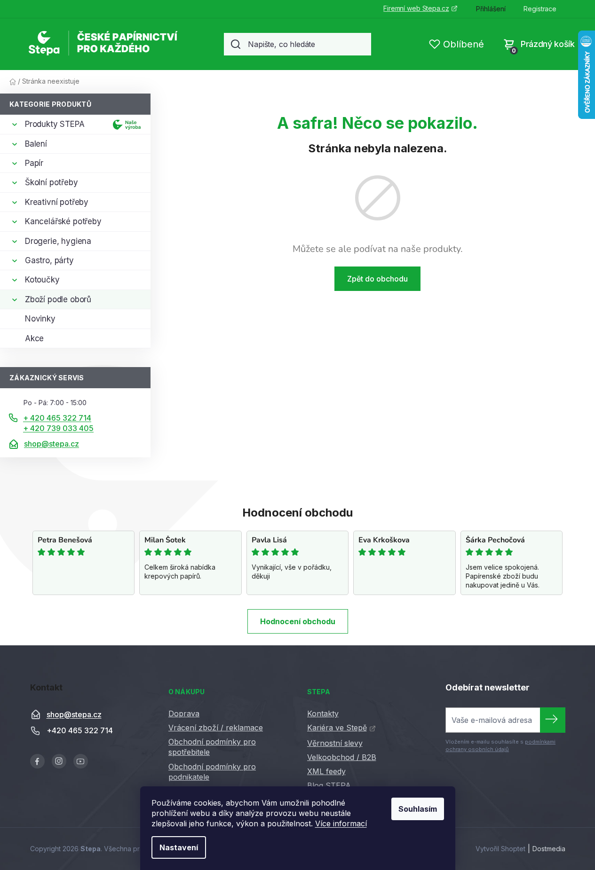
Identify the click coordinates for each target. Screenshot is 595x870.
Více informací (341, 823)
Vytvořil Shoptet (500, 849)
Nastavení (178, 847)
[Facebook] (37, 761)
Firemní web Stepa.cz (416, 8)
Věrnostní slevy (335, 743)
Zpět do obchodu (377, 278)
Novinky (40, 318)
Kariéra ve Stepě (337, 727)
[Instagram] (59, 761)
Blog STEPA (329, 785)
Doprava (183, 713)
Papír (34, 163)
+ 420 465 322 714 (57, 418)
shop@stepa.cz (51, 443)
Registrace (540, 9)
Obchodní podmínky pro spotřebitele (212, 747)
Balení (36, 144)
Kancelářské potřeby (63, 221)
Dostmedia (548, 849)
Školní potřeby (51, 182)
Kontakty (323, 713)
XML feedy (326, 771)
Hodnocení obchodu (297, 621)
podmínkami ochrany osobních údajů (500, 745)
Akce (34, 338)
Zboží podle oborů (58, 299)
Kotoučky (42, 279)
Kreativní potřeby (56, 202)
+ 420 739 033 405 (58, 428)
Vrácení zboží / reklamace (215, 727)
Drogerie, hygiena (58, 241)
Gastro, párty (49, 260)
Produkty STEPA (55, 124)
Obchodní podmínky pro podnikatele (212, 772)
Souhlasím (417, 809)
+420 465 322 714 (80, 731)
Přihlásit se (552, 720)
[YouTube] (80, 761)
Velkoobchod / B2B (341, 757)
